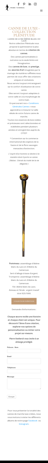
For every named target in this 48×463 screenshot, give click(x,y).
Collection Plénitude (24, 301)
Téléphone (11, 367)
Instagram (24, 424)
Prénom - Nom (12, 347)
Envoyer (12, 397)
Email (9, 356)
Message (10, 377)
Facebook (32, 420)
